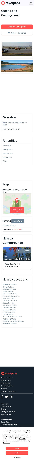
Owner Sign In (5, 422)
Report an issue (10, 226)
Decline (17, 453)
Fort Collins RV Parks (10, 301)
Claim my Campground (17, 27)
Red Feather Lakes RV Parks (12, 317)
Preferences (17, 457)
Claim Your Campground (9, 425)
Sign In (3, 409)
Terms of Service (6, 378)
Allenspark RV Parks (9, 285)
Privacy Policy (6, 381)
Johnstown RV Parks (10, 305)
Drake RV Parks (8, 292)
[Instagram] (11, 397)
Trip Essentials (6, 414)
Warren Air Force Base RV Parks (13, 321)
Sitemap (4, 389)
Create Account (6, 406)
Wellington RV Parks (9, 324)
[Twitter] (7, 397)
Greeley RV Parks (8, 303)
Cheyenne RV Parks (9, 289)
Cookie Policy (5, 383)
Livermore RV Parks (9, 308)
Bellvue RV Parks (8, 287)
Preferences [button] (6, 443)
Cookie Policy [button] (22, 439)
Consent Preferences (8, 391)
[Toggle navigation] (31, 3)
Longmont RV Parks (9, 310)
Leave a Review (18, 221)
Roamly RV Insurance (8, 412)
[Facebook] (3, 397)
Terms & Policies (6, 386)
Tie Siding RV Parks (9, 319)
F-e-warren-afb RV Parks (11, 296)
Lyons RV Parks (8, 314)
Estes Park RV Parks (10, 294)
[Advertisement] (17, 94)
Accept (17, 448)
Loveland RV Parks (9, 312)
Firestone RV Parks (9, 298)
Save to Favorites (18, 33)
